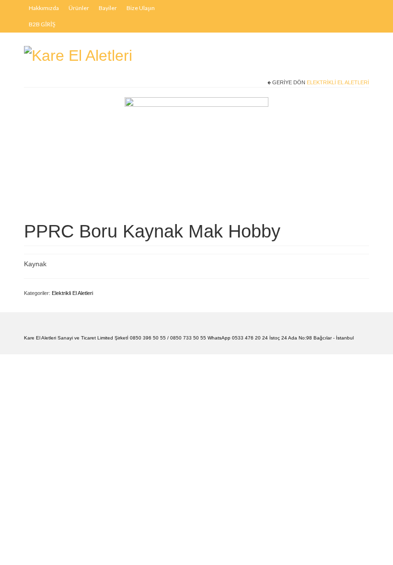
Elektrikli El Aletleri (338, 82)
